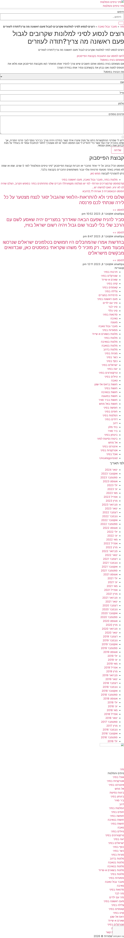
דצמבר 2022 (110, 512)
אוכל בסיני (112, 454)
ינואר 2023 (111, 508)
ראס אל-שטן (117, 916)
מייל (122, 92)
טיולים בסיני (111, 376)
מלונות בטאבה (110, 345)
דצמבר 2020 (110, 605)
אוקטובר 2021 (110, 566)
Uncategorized (108, 458)
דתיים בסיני (111, 419)
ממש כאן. (95, 173)
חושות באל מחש (108, 403)
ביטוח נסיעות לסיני (107, 438)
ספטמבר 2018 (109, 694)
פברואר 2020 (110, 628)
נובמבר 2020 (110, 609)
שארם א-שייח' (110, 279)
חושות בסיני (111, 388)
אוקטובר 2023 (109, 473)
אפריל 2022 (111, 543)
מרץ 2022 (112, 547)
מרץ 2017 (112, 725)
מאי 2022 (112, 539)
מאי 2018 (112, 710)
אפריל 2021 (111, 590)
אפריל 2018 (111, 714)
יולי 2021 (113, 578)
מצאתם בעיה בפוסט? (112, 59)
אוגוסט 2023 (110, 481)
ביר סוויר (113, 430)
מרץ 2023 (112, 500)
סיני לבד (113, 306)
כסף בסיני (112, 361)
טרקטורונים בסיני (108, 372)
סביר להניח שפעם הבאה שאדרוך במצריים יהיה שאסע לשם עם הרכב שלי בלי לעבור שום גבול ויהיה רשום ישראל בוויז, (65, 222)
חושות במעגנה (109, 396)
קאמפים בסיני (110, 287)
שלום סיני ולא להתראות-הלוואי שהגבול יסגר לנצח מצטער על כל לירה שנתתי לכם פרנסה (64, 199)
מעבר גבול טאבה (107, 26)
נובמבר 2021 (110, 562)
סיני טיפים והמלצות (113, 5)
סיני (122, 26)
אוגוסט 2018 (110, 698)
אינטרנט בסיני (110, 446)
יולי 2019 (113, 655)
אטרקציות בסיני (109, 450)
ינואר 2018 (111, 717)
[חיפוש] (121, 23)
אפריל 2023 (111, 496)
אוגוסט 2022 (110, 527)
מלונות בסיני (111, 179)
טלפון (121, 103)
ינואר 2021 (111, 601)
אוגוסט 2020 (110, 621)
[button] (62, 9)
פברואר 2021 (110, 597)
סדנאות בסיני (110, 314)
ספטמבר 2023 (109, 477)
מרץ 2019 (112, 671)
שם (122, 82)
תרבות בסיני (111, 271)
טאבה (114, 380)
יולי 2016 (113, 741)
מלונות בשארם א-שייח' (105, 334)
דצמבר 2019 (110, 636)
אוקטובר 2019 (110, 644)
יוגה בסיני (112, 368)
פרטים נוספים (116, 114)
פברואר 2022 (110, 551)
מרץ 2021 (112, 593)
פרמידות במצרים (108, 295)
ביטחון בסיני (111, 434)
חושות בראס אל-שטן (106, 384)
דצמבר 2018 (110, 683)
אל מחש (113, 442)
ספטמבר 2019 (109, 648)
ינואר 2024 (111, 469)
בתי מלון (113, 427)
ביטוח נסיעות (117, 792)
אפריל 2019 (111, 667)
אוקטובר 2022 (109, 520)
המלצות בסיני (110, 415)
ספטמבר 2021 (109, 570)
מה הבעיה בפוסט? (113, 71)
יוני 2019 (113, 659)
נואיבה (114, 318)
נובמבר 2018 (110, 686)
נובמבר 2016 (110, 729)
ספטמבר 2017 (109, 721)
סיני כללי (113, 310)
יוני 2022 (112, 535)
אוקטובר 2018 (110, 690)
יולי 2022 (112, 531)
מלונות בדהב (110, 349)
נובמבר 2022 (110, 516)
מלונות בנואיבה (109, 341)
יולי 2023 (112, 485)
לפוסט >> (118, 209)
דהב (115, 423)
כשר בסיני (112, 357)
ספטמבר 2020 (109, 617)
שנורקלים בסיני (109, 275)
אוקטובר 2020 (109, 613)
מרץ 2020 (112, 624)
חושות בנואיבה (109, 392)
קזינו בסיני (112, 283)
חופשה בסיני (110, 407)
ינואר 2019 (111, 679)
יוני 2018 (113, 706)
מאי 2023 (112, 493)
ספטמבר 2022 (109, 524)
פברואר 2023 (110, 504)
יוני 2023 (112, 489)
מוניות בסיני (111, 353)
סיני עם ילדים (110, 302)
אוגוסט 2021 (110, 574)
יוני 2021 (113, 582)
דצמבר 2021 (110, 558)
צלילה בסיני (111, 291)
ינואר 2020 (111, 632)
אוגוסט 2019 (110, 652)
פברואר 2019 (110, 675)
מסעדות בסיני (110, 330)
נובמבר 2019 (110, 640)
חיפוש (120, 12)
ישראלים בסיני (110, 365)
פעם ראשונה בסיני (72, 179)
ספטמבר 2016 (109, 737)
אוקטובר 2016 (110, 733)
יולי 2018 (113, 702)
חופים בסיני (111, 411)
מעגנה (114, 322)
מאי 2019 (112, 663)
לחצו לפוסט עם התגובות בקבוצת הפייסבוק (100, 56)
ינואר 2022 (111, 555)
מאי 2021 (112, 586)
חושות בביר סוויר (108, 399)
